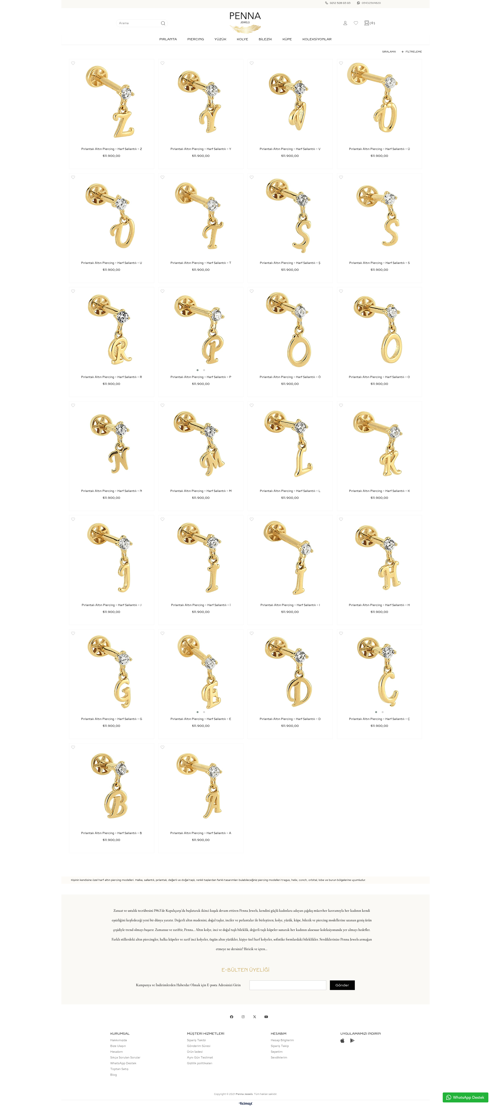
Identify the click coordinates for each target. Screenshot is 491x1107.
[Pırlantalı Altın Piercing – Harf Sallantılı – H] (379, 557)
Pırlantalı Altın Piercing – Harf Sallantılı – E (201, 719)
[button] (197, 370)
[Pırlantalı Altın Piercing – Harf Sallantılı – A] (201, 785)
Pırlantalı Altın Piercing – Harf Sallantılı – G (111, 719)
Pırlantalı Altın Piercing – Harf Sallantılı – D (290, 719)
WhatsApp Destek (123, 1063)
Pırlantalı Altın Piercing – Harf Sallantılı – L (290, 491)
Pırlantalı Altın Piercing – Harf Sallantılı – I (290, 605)
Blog (113, 1075)
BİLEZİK (265, 39)
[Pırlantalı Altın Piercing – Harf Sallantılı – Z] (111, 101)
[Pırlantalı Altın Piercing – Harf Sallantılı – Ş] (290, 215)
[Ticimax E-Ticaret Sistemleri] (245, 1104)
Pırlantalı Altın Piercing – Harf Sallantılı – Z (111, 149)
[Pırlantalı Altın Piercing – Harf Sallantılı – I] (290, 557)
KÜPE (287, 39)
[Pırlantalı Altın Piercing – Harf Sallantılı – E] (201, 671)
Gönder (342, 985)
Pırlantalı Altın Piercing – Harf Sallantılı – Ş (290, 263)
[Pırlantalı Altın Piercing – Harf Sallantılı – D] (290, 671)
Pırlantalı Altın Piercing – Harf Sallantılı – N (111, 491)
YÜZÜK (220, 39)
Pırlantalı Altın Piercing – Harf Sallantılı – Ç (379, 719)
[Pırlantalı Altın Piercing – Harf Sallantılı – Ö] (290, 329)
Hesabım (116, 1051)
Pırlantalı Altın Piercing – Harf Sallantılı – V (290, 149)
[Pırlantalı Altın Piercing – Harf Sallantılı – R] (111, 329)
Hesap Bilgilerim (282, 1040)
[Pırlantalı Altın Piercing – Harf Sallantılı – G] (111, 671)
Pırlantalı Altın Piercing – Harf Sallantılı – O (379, 377)
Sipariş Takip (280, 1046)
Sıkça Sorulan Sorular (125, 1057)
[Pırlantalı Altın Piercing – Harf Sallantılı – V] (290, 101)
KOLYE (242, 39)
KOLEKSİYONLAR (317, 39)
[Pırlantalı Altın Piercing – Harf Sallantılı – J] (111, 557)
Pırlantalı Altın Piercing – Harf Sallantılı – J (111, 605)
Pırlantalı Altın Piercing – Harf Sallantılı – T (201, 263)
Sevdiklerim (279, 1057)
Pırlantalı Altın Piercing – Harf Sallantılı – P (201, 377)
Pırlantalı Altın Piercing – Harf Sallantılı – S (379, 263)
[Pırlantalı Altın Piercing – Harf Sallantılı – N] (111, 443)
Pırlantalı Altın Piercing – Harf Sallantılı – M (200, 491)
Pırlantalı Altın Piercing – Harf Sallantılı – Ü (379, 149)
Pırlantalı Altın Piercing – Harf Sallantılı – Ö (290, 377)
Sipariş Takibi (196, 1040)
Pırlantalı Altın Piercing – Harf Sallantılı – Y (201, 149)
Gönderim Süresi (198, 1046)
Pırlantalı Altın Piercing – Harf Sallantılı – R (111, 377)
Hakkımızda (118, 1040)
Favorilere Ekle (73, 63)
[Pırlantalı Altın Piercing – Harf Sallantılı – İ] (201, 557)
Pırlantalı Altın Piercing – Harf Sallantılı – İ (201, 605)
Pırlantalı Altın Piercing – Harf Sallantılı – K (379, 491)
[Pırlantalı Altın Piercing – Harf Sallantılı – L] (290, 443)
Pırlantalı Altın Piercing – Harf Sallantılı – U (111, 263)
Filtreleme (414, 51)
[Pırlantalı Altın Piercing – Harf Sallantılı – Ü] (379, 101)
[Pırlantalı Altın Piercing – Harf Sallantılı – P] (201, 329)
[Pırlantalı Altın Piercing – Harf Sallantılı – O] (379, 329)
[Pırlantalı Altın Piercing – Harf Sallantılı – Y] (201, 101)
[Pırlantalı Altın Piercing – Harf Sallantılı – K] (379, 443)
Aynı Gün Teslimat (200, 1057)
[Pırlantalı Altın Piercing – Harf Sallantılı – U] (111, 215)
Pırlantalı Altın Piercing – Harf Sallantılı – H (379, 605)
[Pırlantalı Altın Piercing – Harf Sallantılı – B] (111, 785)
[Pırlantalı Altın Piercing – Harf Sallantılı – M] (201, 443)
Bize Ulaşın (118, 1046)
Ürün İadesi (195, 1051)
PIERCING (195, 39)
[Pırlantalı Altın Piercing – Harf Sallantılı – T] (201, 215)
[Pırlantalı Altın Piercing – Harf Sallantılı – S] (379, 215)
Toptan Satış (119, 1069)
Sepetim (277, 1051)
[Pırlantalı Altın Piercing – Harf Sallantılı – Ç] (379, 671)
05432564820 (371, 2)
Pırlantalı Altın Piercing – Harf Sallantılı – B (111, 833)
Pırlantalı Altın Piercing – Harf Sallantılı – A (200, 833)
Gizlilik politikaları (199, 1063)
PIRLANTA (168, 39)
